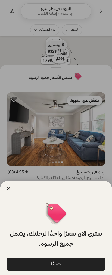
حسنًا (56, 264)
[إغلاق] (9, 188)
